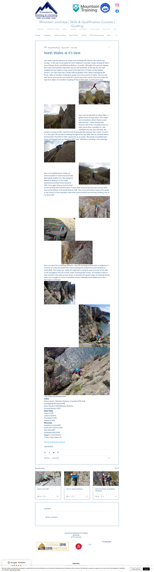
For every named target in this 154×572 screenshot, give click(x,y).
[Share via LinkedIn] (53, 452)
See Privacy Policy (15, 570)
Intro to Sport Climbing (74, 489)
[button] (116, 35)
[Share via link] (58, 452)
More (108, 35)
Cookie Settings (135, 569)
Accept (146, 569)
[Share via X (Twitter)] (49, 452)
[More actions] (109, 48)
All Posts (37, 35)
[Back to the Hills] (48, 478)
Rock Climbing (73, 35)
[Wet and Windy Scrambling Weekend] (106, 478)
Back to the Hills (43, 489)
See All (117, 468)
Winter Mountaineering (97, 35)
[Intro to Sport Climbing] (77, 478)
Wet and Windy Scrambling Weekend (105, 490)
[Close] (152, 569)
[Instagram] (117, 5)
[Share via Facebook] (45, 452)
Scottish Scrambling (60, 35)
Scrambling (47, 35)
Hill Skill (83, 35)
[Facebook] (117, 11)
